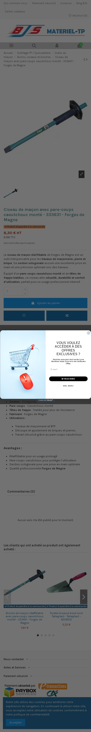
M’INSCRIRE (68, 379)
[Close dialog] (88, 333)
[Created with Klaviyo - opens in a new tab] (45, 400)
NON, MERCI (68, 386)
